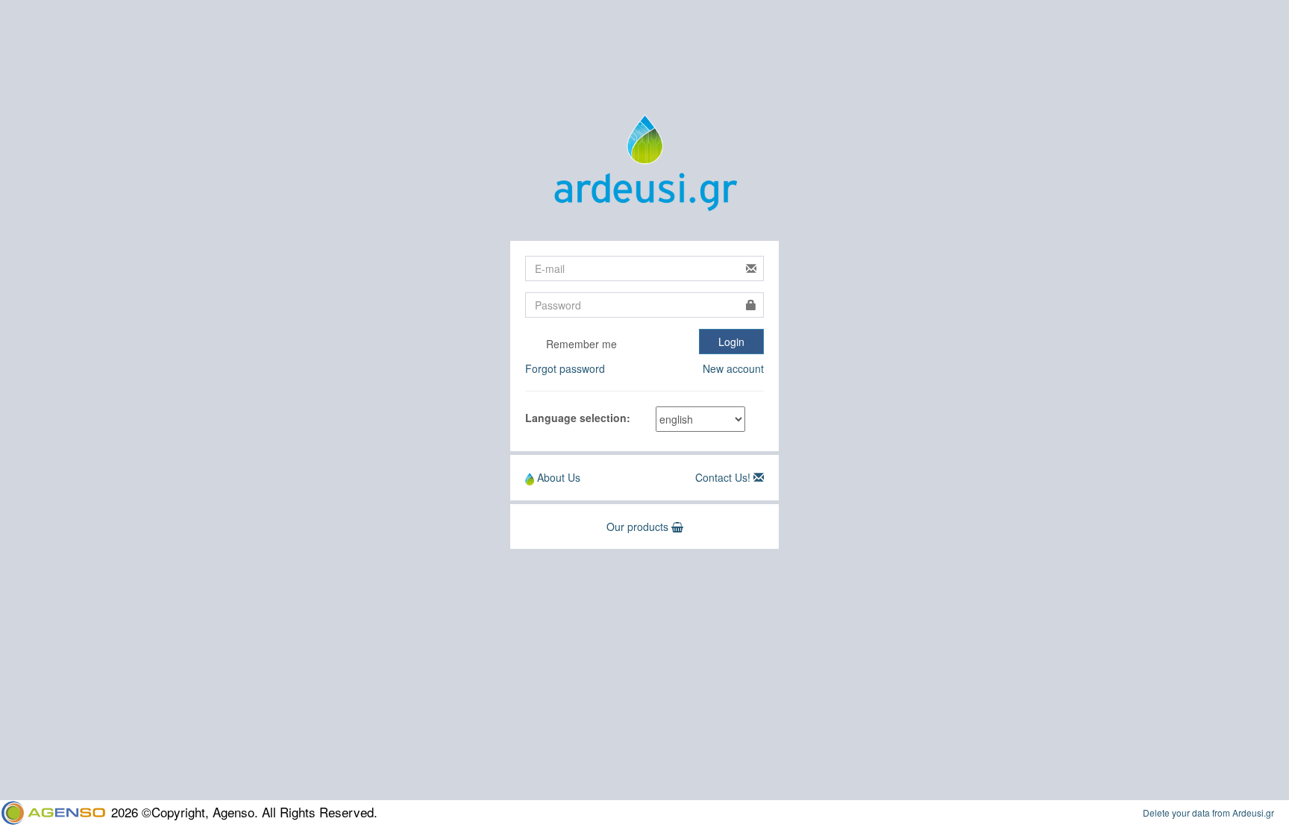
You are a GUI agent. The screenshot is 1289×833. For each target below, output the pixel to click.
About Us (557, 477)
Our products (638, 526)
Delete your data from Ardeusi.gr (1208, 812)
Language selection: (577, 417)
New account (733, 368)
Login (731, 341)
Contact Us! (722, 477)
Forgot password (565, 368)
